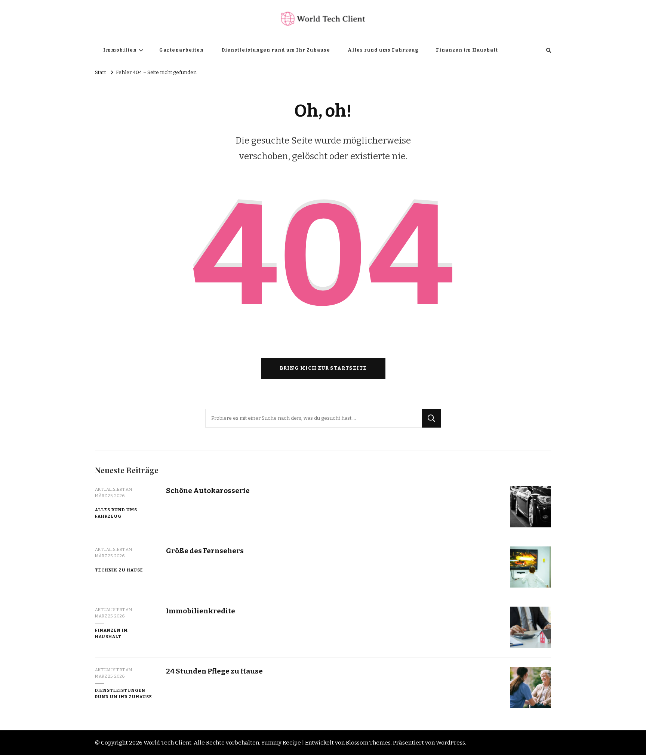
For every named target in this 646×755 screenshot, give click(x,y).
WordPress (450, 742)
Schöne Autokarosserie (208, 490)
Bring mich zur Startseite (323, 368)
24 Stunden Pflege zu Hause (214, 671)
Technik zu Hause (119, 570)
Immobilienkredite (200, 611)
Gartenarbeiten (181, 50)
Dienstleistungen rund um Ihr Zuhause (275, 50)
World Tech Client (167, 742)
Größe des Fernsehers (205, 550)
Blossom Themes (368, 742)
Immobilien (120, 50)
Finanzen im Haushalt (467, 50)
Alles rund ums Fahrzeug (383, 50)
